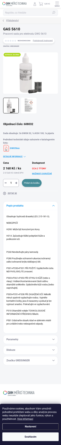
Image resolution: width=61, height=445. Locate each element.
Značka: (11, 46)
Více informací (25, 418)
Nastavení (30, 426)
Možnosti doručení (42, 174)
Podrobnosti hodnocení (43, 40)
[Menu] (57, 4)
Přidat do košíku (32, 183)
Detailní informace (13, 156)
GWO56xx (14, 148)
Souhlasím (30, 436)
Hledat (54, 12)
